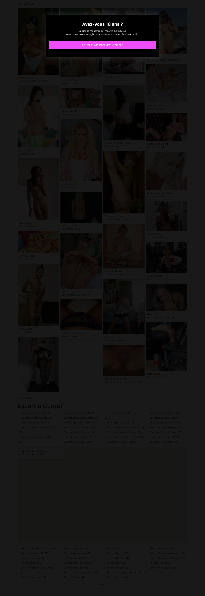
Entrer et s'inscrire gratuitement (102, 44)
